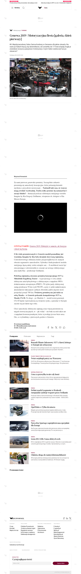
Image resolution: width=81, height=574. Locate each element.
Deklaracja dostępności (28, 534)
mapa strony (13, 550)
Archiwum (41, 532)
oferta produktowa (40, 550)
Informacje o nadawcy (28, 532)
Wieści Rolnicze (58, 536)
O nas (11, 526)
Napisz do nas (14, 530)
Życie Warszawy (59, 538)
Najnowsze (41, 336)
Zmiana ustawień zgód (28, 528)
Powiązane (14, 336)
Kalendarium (26, 550)
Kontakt (12, 528)
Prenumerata (42, 530)
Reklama (40, 526)
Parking (24, 30)
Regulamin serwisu (27, 530)
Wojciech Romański (20, 176)
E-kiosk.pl (57, 526)
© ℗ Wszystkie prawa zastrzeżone (25, 326)
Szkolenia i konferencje (17, 545)
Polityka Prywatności (27, 526)
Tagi (52, 336)
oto (45, 8)
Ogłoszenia (41, 528)
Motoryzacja (17, 30)
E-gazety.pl (57, 528)
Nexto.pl (56, 530)
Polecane (27, 336)
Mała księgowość (59, 532)
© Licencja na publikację (22, 324)
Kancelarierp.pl (58, 534)
